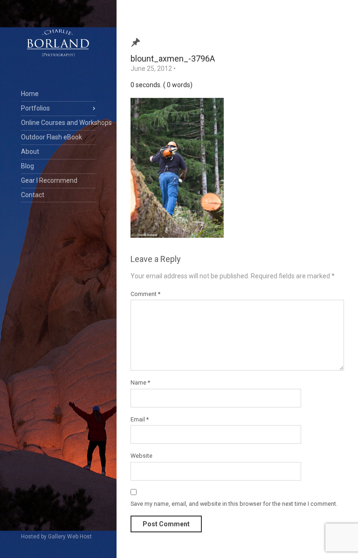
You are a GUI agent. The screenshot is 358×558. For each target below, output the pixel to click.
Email (140, 419)
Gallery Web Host (70, 536)
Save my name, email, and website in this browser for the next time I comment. (234, 503)
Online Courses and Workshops (58, 122)
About (30, 151)
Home (30, 93)
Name (140, 382)
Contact (32, 195)
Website (141, 455)
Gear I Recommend (49, 180)
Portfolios (35, 108)
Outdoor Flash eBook (51, 137)
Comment (145, 293)
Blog (27, 166)
